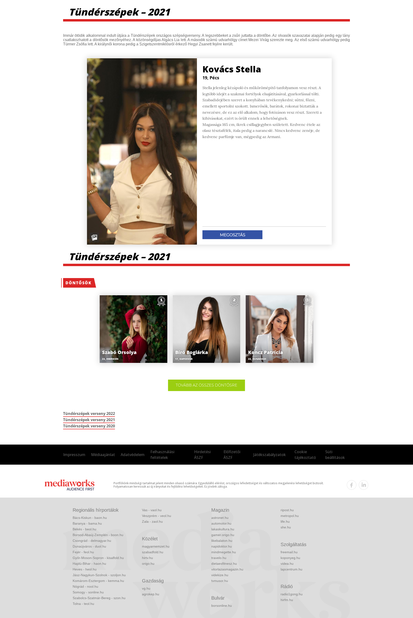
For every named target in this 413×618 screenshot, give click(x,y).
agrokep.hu (150, 594)
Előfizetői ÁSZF (231, 454)
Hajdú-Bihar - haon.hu (89, 563)
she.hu (286, 527)
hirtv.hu (147, 558)
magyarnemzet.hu (155, 546)
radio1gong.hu (292, 594)
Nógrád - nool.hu (85, 586)
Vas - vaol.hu (152, 510)
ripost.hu (287, 510)
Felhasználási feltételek (162, 454)
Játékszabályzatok (269, 454)
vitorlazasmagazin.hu (227, 569)
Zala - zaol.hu (152, 521)
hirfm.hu (287, 600)
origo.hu (148, 563)
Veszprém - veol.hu (156, 516)
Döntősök (78, 282)
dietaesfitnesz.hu (224, 563)
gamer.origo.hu (222, 535)
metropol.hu (290, 516)
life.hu (285, 521)
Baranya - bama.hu (87, 523)
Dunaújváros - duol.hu (89, 546)
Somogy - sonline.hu (88, 592)
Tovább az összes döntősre (206, 385)
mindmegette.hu (223, 552)
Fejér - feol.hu (83, 552)
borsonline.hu (221, 605)
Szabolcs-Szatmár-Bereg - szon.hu (99, 598)
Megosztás (232, 234)
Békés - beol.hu (84, 529)
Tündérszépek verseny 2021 (89, 419)
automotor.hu (221, 523)
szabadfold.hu (152, 552)
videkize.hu (219, 575)
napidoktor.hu (221, 546)
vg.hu (146, 588)
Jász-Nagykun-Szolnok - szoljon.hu (99, 575)
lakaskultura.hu (222, 529)
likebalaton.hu (221, 541)
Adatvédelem (133, 454)
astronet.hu (219, 518)
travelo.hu (218, 558)
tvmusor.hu (219, 581)
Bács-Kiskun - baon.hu (90, 518)
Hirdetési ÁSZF (202, 454)
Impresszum (74, 454)
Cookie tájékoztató (305, 454)
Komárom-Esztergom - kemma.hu (98, 581)
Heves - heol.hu (85, 569)
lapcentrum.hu (291, 569)
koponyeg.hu (290, 558)
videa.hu (287, 563)
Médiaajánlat (103, 454)
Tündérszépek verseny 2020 (89, 426)
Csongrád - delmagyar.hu (92, 541)
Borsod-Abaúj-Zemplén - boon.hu (98, 535)
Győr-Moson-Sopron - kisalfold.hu (98, 558)
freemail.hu (289, 552)
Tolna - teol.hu (83, 604)
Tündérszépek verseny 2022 (89, 413)
